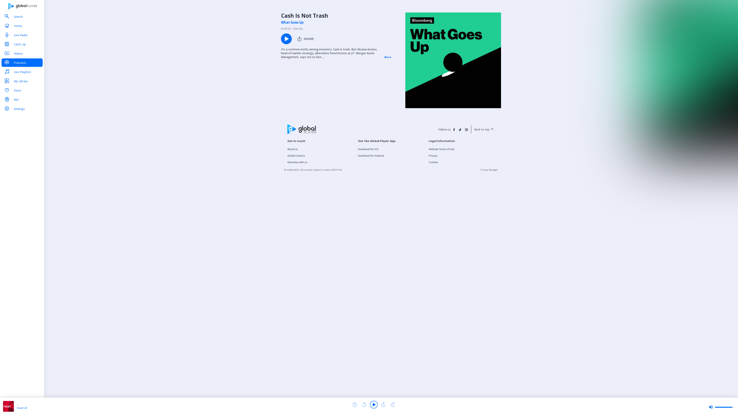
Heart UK (22, 408)
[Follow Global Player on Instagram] (466, 131)
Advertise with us (297, 162)
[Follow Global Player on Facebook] (454, 131)
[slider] (721, 407)
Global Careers (296, 155)
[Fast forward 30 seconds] (383, 404)
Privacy (433, 155)
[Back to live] (393, 404)
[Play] (374, 404)
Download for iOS (368, 149)
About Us (292, 149)
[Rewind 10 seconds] (364, 404)
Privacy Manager (489, 169)
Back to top (482, 129)
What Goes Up (292, 22)
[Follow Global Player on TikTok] (460, 131)
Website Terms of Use (442, 149)
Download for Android (371, 155)
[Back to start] (354, 404)
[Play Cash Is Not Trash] (286, 38)
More (387, 57)
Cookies (433, 162)
